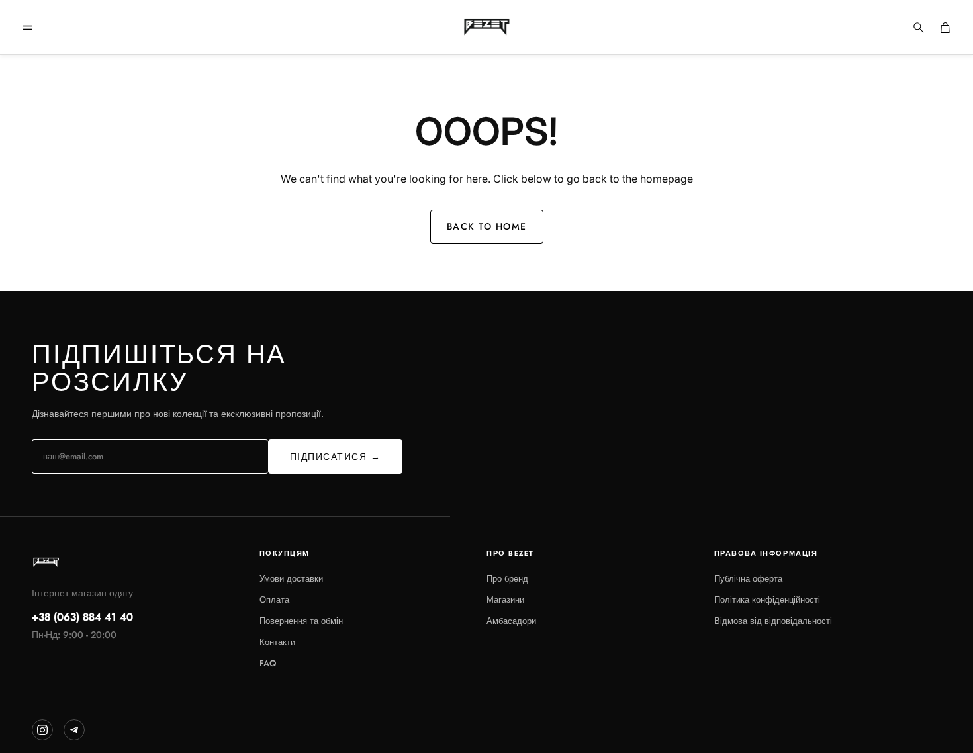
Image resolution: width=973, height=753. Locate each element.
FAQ (268, 663)
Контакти (277, 642)
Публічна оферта (748, 578)
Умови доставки (291, 578)
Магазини (505, 600)
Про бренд (507, 578)
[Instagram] (42, 729)
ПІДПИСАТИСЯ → (335, 456)
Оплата (274, 600)
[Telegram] (74, 729)
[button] (27, 27)
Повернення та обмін (301, 621)
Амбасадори (511, 621)
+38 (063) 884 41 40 (82, 617)
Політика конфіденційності (767, 600)
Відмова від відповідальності (773, 621)
